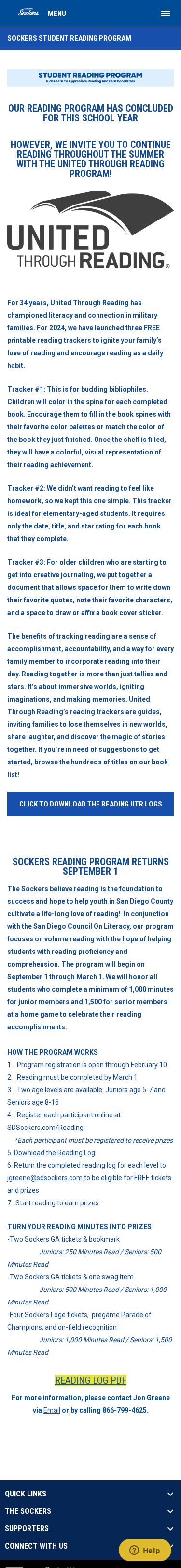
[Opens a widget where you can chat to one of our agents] (144, 1551)
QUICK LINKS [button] (25, 1494)
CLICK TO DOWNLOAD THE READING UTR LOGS (90, 804)
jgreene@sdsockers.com (45, 1178)
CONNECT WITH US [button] (36, 1546)
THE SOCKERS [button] (28, 1511)
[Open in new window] (90, 229)
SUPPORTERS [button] (27, 1529)
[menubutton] (165, 13)
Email (51, 1410)
